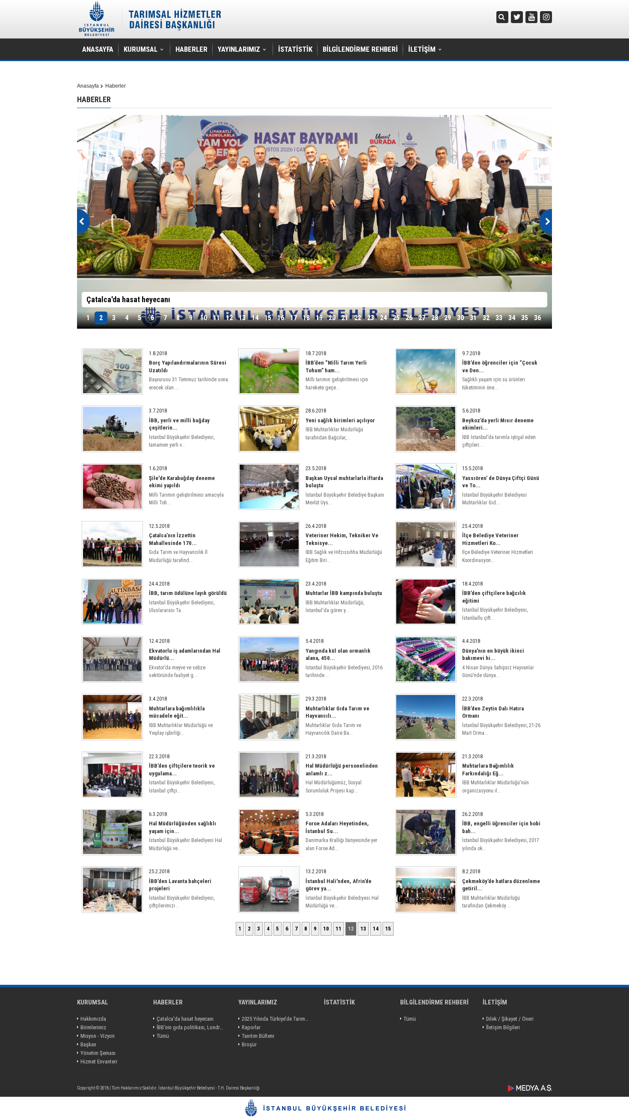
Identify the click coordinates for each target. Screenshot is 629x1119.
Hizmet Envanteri (98, 1061)
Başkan (88, 1044)
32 (486, 318)
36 (537, 318)
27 (421, 318)
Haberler (115, 86)
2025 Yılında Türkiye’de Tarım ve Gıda (276, 1019)
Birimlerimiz (93, 1027)
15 (267, 318)
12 (229, 318)
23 (370, 318)
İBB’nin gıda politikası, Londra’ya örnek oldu (191, 1027)
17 (293, 318)
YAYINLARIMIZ (239, 49)
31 (473, 318)
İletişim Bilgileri (503, 1027)
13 (242, 318)
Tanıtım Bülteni (258, 1036)
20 (332, 318)
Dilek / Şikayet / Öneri (510, 1019)
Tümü (163, 1036)
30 (460, 318)
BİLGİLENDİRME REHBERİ (360, 49)
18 (306, 318)
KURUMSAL (140, 49)
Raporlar (251, 1027)
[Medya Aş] (530, 1088)
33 (498, 318)
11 (216, 318)
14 (255, 318)
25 (396, 318)
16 (280, 318)
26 (409, 318)
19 (319, 318)
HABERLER (191, 49)
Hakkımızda (93, 1019)
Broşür (249, 1044)
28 (434, 318)
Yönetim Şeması (98, 1053)
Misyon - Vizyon (97, 1036)
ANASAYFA (97, 49)
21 (344, 318)
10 (203, 318)
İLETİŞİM (422, 49)
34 (511, 318)
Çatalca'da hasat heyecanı (185, 1019)
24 (383, 318)
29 (447, 318)
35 (524, 318)
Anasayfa (88, 86)
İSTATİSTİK (295, 49)
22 (357, 318)
